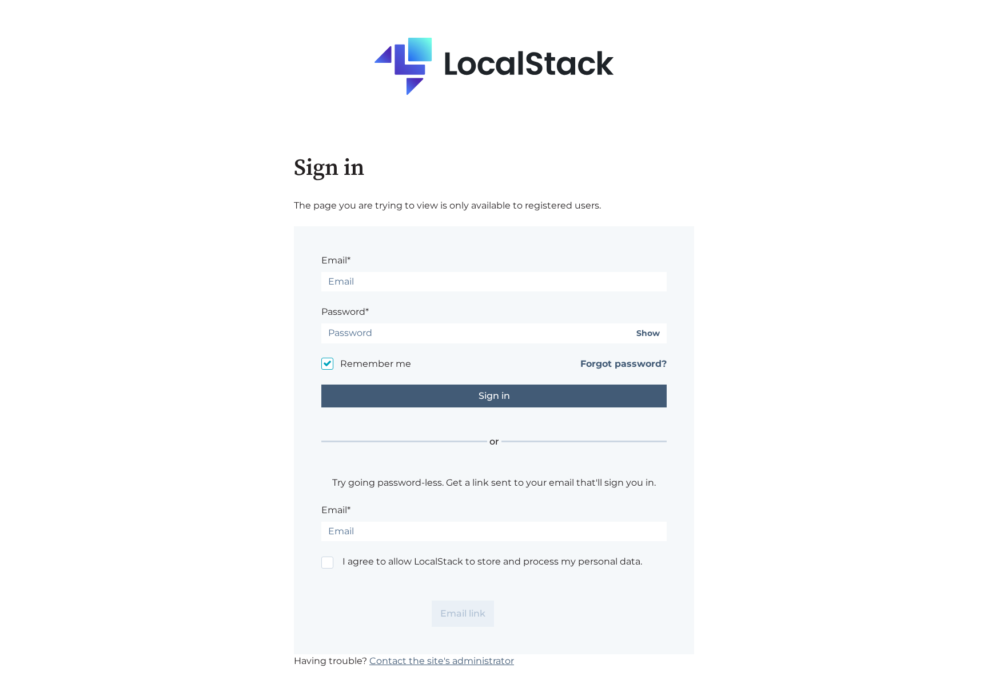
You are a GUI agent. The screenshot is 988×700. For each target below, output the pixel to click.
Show (648, 333)
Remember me (375, 363)
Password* (345, 311)
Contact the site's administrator (441, 660)
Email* (335, 260)
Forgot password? (623, 363)
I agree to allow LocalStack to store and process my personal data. (492, 561)
